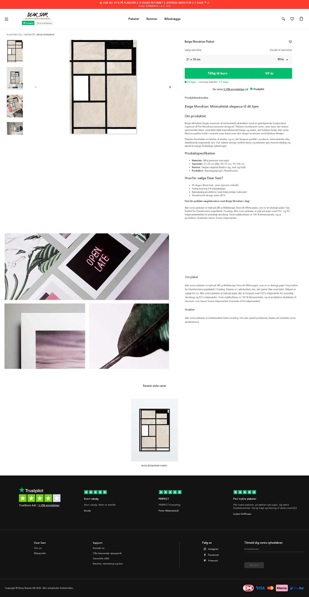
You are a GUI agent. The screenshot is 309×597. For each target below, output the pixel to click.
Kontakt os (98, 548)
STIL (20, 34)
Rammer (151, 19)
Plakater (133, 19)
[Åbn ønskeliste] (292, 19)
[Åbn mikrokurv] (301, 19)
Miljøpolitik (40, 553)
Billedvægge (173, 19)
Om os (37, 548)
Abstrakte (30, 34)
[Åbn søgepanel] (283, 19)
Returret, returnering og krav (108, 563)
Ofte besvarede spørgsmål (107, 553)
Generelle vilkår (101, 558)
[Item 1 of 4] (103, 87)
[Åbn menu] (7, 19)
